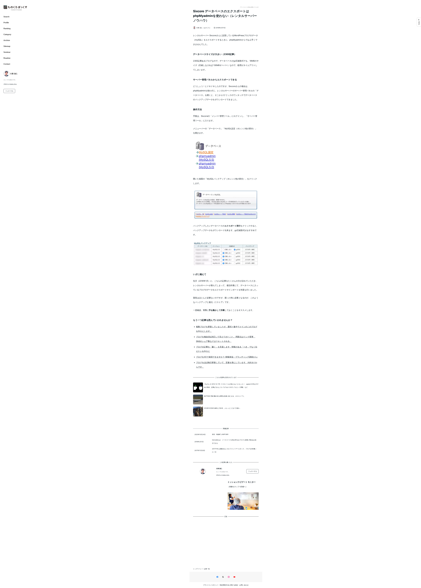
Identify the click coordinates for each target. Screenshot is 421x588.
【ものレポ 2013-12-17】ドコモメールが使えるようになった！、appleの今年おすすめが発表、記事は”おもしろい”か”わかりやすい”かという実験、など (231, 385)
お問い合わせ (244, 585)
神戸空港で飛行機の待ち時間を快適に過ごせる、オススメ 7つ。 (224, 396)
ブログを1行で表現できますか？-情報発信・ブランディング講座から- (227, 357)
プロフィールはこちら (10, 84)
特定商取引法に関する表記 (229, 585)
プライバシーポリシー (211, 585)
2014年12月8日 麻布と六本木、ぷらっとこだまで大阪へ (222, 408)
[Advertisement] (226, 540)
